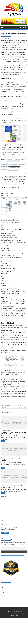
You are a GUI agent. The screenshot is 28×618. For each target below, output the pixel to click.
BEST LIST (3, 585)
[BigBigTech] (2, 27)
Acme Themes (14, 615)
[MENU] (26, 27)
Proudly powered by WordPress (9, 614)
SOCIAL (3, 399)
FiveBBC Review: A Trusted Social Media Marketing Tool (22, 405)
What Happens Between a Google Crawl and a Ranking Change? (14, 423)
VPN (2, 595)
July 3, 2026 (4, 457)
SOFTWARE (3, 592)
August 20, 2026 (5, 430)
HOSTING (3, 587)
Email (2, 546)
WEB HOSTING (4, 599)
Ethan (10, 38)
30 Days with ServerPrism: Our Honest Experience (14, 450)
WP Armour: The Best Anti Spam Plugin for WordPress (7, 405)
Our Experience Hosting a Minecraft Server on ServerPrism (14, 477)
